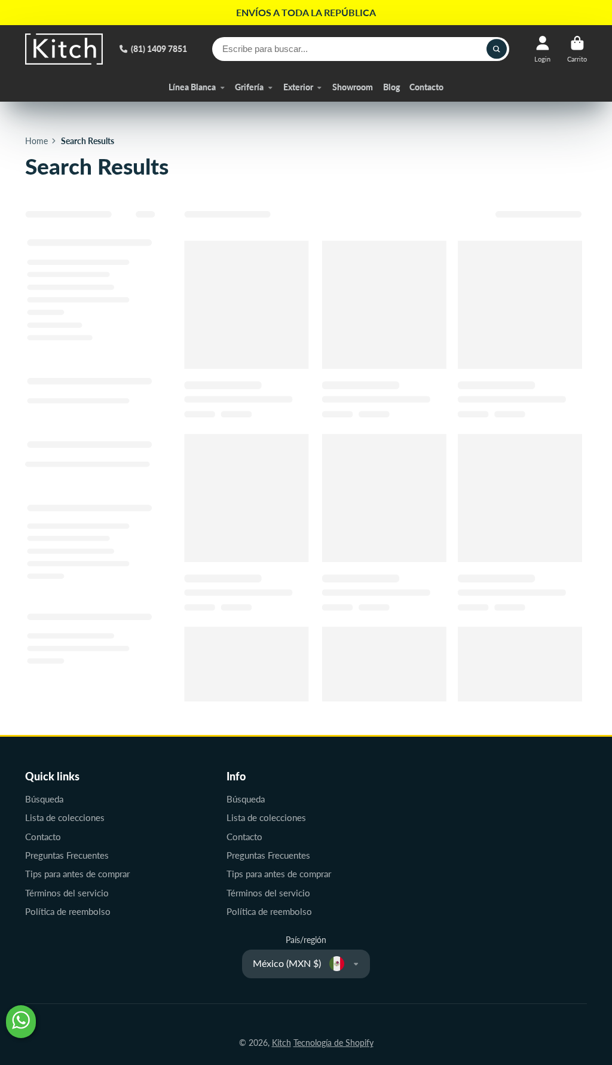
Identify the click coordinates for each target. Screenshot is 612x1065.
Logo (64, 49)
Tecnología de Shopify (333, 1042)
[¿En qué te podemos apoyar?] (21, 1021)
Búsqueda (44, 799)
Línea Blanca (192, 87)
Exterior (298, 87)
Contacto (426, 87)
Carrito (577, 49)
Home (36, 141)
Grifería (249, 87)
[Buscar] (496, 49)
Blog (391, 87)
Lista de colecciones (65, 817)
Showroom (352, 87)
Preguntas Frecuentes (67, 855)
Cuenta (542, 49)
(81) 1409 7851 (159, 49)
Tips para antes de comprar (77, 873)
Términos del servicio (67, 892)
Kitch (281, 1042)
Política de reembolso (68, 911)
